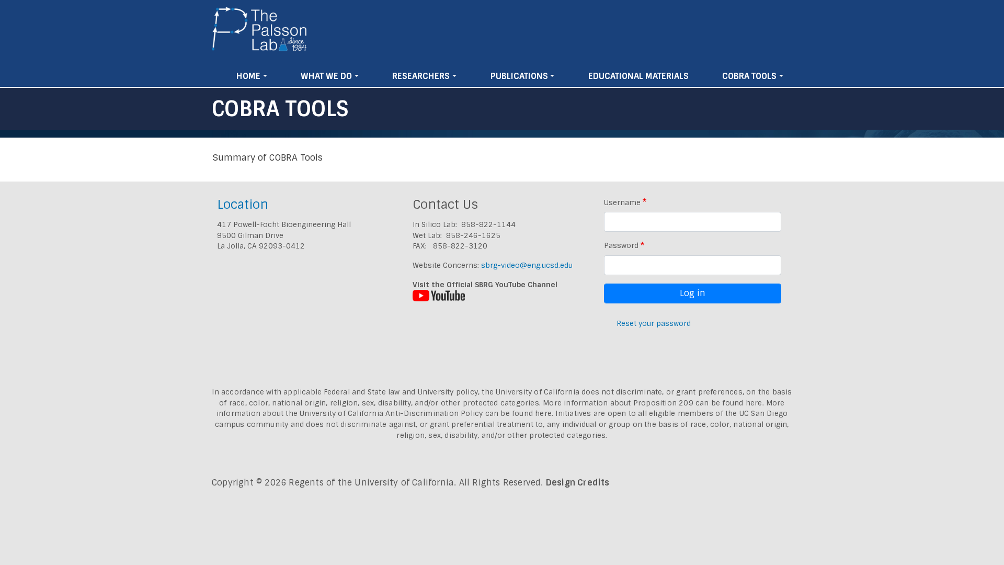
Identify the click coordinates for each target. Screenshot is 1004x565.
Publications (519, 76)
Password (621, 245)
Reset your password (654, 323)
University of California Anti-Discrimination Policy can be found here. (426, 413)
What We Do (326, 76)
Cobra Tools (749, 76)
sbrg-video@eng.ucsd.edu (527, 265)
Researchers (421, 76)
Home (248, 76)
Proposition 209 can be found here (697, 403)
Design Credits (578, 482)
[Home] (259, 33)
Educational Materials (638, 76)
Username (622, 202)
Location (242, 204)
